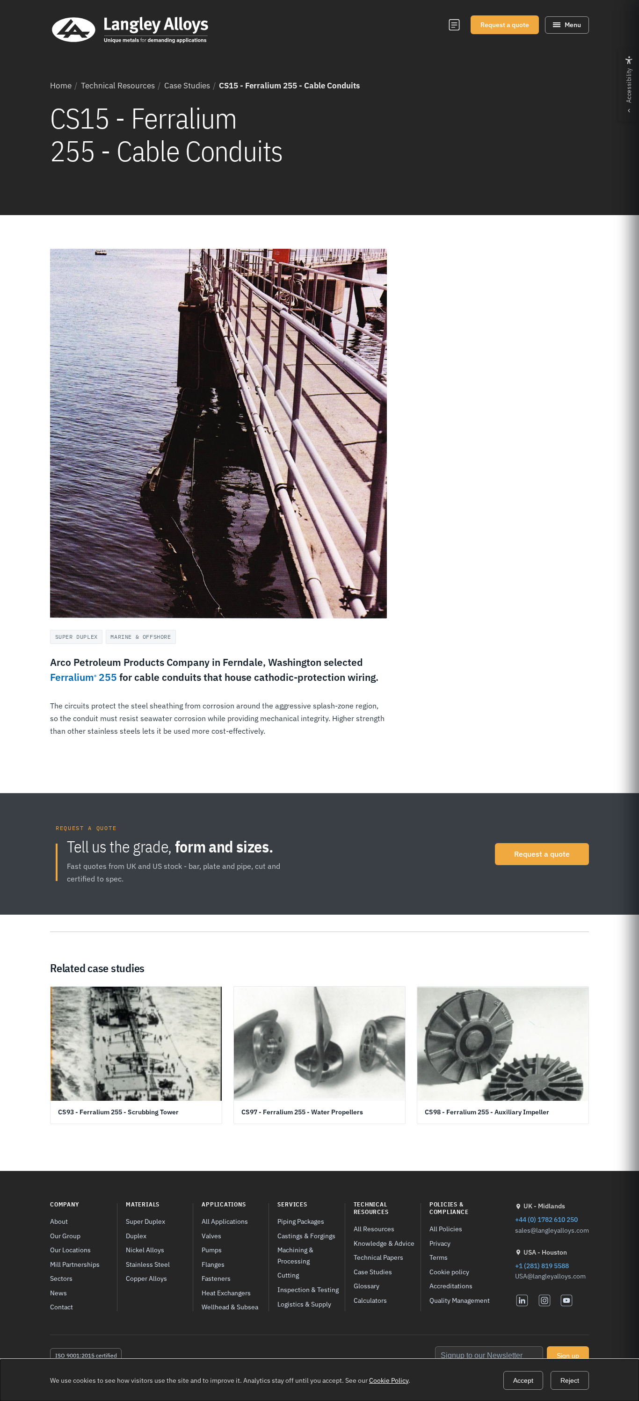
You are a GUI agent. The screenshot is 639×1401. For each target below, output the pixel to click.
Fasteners (216, 1278)
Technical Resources (118, 85)
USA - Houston (545, 1252)
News (58, 1292)
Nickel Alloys (145, 1249)
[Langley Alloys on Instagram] (544, 1300)
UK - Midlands (544, 1206)
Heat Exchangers (226, 1292)
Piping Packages (300, 1221)
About (59, 1221)
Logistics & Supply (304, 1304)
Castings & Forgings (306, 1235)
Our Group (65, 1235)
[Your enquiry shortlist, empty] (454, 24)
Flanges (213, 1264)
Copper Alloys (146, 1278)
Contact (61, 1306)
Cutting (288, 1275)
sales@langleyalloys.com (552, 1230)
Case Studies (187, 85)
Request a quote (504, 25)
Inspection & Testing (308, 1289)
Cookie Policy (388, 1380)
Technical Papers (378, 1257)
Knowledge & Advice (384, 1243)
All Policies (445, 1228)
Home (61, 85)
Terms (438, 1257)
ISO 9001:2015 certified (86, 1355)
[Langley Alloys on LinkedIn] (522, 1300)
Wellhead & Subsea (230, 1306)
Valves (211, 1235)
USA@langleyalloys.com (550, 1276)
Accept (523, 1380)
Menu (573, 25)
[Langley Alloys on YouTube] (566, 1300)
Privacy (439, 1243)
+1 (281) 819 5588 (542, 1265)
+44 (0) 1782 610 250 (546, 1219)
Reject (569, 1380)
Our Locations (70, 1249)
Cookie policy (449, 1271)
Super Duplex (145, 1221)
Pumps (212, 1249)
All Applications (225, 1221)
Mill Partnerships (75, 1264)
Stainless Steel (148, 1264)
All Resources (374, 1228)
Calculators (370, 1300)
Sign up (568, 1355)
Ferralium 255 (83, 677)
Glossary (366, 1285)
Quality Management (459, 1300)
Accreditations (450, 1285)
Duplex (136, 1235)
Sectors (61, 1278)
